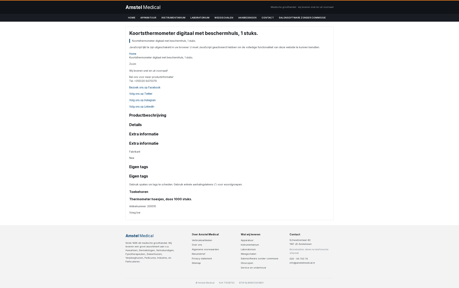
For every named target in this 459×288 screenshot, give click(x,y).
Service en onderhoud (253, 267)
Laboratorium (199, 17)
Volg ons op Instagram (142, 100)
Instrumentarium (173, 17)
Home (131, 17)
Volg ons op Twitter (140, 93)
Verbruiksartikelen (202, 240)
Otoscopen (247, 262)
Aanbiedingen (247, 17)
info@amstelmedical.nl (302, 262)
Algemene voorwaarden (205, 249)
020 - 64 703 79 (299, 258)
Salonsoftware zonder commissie (302, 17)
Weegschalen (223, 17)
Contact (268, 17)
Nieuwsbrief (198, 253)
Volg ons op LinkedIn (141, 106)
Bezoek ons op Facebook (144, 87)
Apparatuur (148, 17)
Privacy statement (202, 258)
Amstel (143, 7)
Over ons (197, 244)
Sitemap (196, 262)
